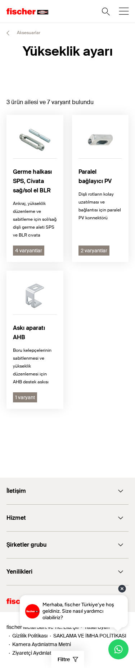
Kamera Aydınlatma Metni (41, 644)
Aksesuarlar (28, 33)
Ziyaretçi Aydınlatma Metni (42, 653)
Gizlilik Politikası (30, 635)
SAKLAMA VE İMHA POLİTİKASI (89, 635)
